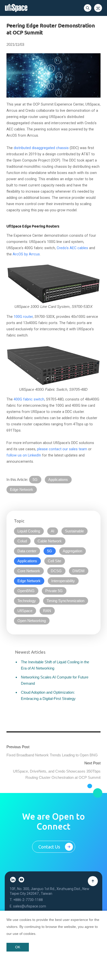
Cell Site (54, 561)
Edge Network (21, 490)
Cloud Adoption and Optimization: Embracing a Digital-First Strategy (48, 695)
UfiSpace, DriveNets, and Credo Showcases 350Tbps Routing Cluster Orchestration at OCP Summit (57, 774)
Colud (22, 541)
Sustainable (74, 531)
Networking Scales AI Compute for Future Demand (54, 680)
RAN (47, 611)
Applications (58, 480)
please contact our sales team (62, 449)
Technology (26, 601)
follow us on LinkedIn (23, 455)
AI (52, 531)
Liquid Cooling (28, 531)
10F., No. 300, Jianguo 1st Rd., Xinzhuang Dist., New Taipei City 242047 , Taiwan (49, 891)
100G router (23, 317)
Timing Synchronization (65, 601)
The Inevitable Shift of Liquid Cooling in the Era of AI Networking (55, 665)
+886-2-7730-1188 (28, 900)
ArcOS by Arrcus (26, 254)
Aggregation (72, 551)
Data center (26, 551)
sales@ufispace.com (29, 906)
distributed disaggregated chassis (41, 148)
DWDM (78, 571)
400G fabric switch (29, 399)
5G (35, 480)
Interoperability (63, 581)
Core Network (28, 571)
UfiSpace (24, 611)
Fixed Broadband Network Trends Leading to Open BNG (52, 755)
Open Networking (31, 621)
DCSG (56, 571)
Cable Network (50, 541)
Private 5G (54, 591)
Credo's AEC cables (72, 248)
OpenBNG (26, 591)
